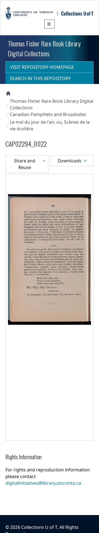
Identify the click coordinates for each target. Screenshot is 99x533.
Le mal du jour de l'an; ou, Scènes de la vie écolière (50, 125)
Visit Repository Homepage (42, 67)
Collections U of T (39, 527)
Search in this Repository (40, 78)
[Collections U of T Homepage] (8, 93)
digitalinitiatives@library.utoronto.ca (43, 483)
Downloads (69, 161)
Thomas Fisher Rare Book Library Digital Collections (51, 104)
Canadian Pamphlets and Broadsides (48, 114)
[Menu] (49, 24)
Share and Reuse (24, 164)
